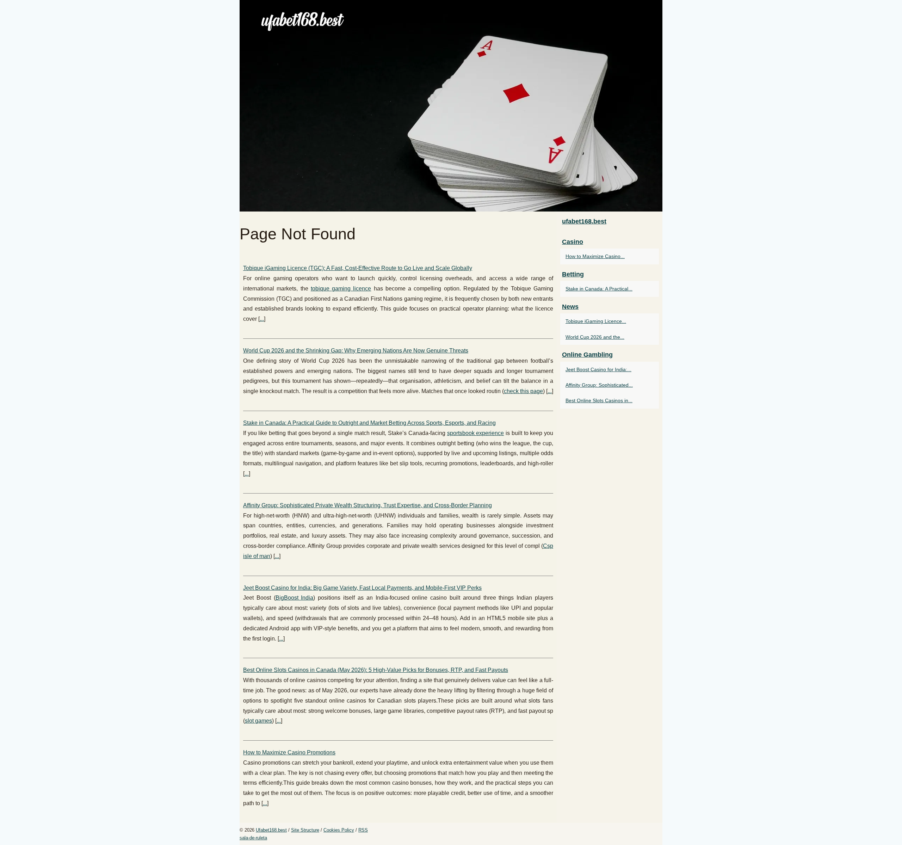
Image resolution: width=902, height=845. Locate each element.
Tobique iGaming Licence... (596, 321)
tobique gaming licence (341, 289)
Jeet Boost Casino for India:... (598, 369)
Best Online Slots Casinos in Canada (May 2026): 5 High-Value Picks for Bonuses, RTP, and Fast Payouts (375, 670)
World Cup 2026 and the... (595, 337)
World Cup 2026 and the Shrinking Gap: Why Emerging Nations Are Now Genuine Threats (355, 351)
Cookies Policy (338, 830)
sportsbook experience (475, 433)
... (262, 319)
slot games (258, 721)
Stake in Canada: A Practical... (599, 289)
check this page (523, 391)
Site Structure (305, 830)
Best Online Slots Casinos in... (599, 400)
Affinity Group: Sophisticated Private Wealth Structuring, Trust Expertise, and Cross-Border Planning (367, 505)
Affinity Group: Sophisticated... (599, 385)
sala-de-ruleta (253, 837)
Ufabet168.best (271, 830)
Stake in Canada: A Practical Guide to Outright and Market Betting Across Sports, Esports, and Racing (369, 423)
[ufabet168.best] (451, 106)
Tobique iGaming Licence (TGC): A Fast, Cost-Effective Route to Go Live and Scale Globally (357, 268)
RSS (363, 830)
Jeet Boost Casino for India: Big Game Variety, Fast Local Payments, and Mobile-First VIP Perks (362, 588)
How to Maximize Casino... (595, 256)
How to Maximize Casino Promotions (289, 752)
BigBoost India (295, 598)
